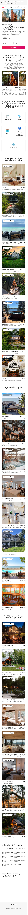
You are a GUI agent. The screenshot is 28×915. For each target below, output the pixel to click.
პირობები (19, 908)
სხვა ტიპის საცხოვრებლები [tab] (8, 848)
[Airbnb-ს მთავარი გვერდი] (3, 7)
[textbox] (7, 43)
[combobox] (13, 39)
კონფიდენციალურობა (11, 908)
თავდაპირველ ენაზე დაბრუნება (10, 3)
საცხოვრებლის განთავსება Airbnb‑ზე (15, 7)
